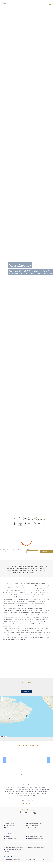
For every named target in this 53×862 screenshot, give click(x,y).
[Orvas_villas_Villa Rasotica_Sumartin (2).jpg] (14, 754)
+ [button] (1, 698)
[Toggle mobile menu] (50, 5)
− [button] (1, 700)
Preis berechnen (46, 551)
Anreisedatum (4, 549)
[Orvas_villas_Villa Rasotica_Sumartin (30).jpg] (38, 754)
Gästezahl (29, 549)
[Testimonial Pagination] (23, 803)
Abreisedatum (17, 549)
